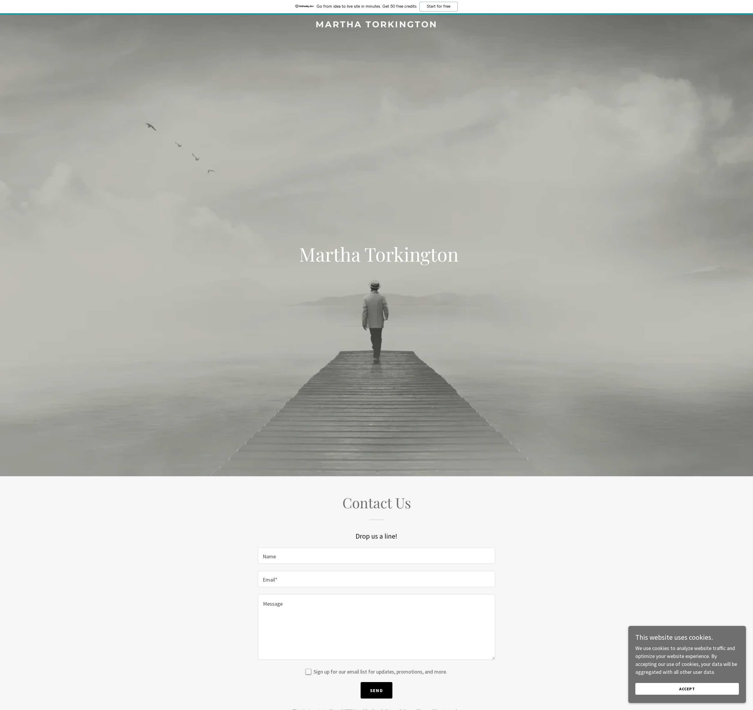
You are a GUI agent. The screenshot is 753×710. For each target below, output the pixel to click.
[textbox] (376, 556)
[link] (376, 25)
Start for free (438, 6)
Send (376, 690)
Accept (687, 688)
